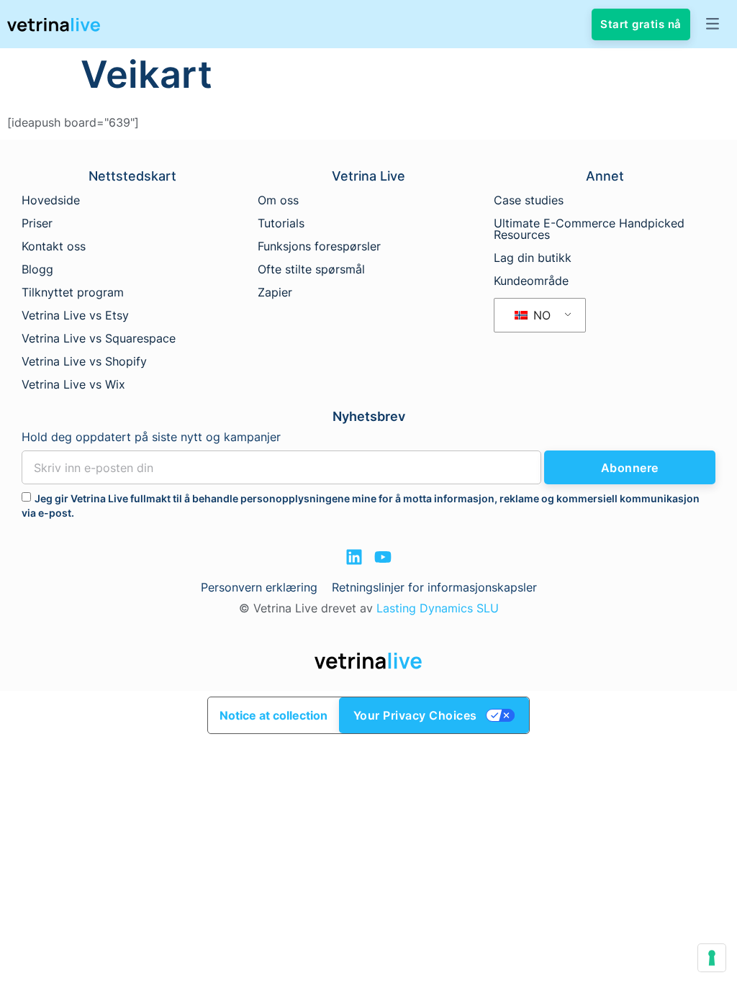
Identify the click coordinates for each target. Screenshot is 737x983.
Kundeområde (531, 280)
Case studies (529, 200)
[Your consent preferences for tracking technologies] (711, 957)
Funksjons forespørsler (319, 246)
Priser (37, 223)
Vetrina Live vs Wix (73, 384)
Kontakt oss (54, 246)
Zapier (275, 292)
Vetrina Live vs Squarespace (99, 338)
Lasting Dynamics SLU (437, 608)
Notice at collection (273, 715)
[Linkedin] (354, 557)
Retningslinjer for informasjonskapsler (434, 587)
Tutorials (281, 223)
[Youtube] (383, 557)
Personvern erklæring (259, 587)
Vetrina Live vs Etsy (75, 315)
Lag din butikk (532, 257)
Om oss (278, 200)
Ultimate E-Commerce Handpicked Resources (589, 229)
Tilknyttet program (73, 292)
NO (540, 315)
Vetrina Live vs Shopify (84, 361)
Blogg (37, 269)
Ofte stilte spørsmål (311, 269)
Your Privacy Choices (415, 715)
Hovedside (51, 200)
